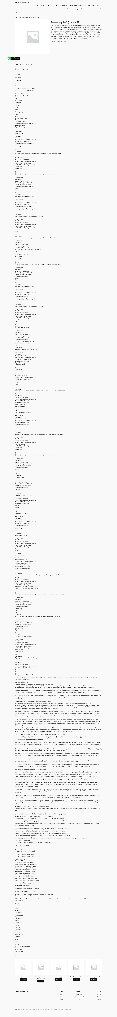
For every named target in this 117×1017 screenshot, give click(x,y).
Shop (89, 5)
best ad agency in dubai (76, 976)
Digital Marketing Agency (24, 17)
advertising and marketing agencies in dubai (40, 977)
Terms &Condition (97, 5)
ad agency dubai (23, 976)
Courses (57, 5)
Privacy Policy (73, 5)
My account (64, 5)
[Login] (16, 12)
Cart (37, 5)
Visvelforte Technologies (95, 9)
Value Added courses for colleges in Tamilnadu (74, 9)
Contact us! (50, 5)
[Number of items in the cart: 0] (100, 12)
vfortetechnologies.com (22, 2)
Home (16, 17)
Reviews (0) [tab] (29, 64)
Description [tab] (19, 64)
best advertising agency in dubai (94, 976)
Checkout (42, 5)
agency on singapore (58, 976)
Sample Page (82, 5)
